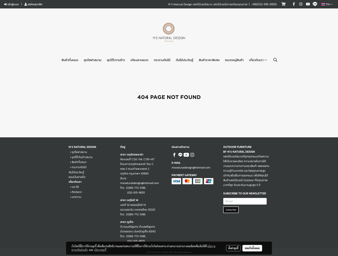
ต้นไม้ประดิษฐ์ (184, 60)
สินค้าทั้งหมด (69, 60)
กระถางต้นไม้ (162, 60)
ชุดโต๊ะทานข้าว (116, 60)
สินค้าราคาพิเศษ (209, 60)
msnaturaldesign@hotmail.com (191, 167)
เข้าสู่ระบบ (13, 4)
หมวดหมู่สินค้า (234, 60)
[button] (275, 60)
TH (327, 4)
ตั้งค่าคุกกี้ (233, 248)
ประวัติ (75, 187)
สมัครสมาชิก (34, 4)
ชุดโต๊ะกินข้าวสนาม (82, 157)
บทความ (76, 197)
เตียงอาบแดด (139, 60)
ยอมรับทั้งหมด (252, 248)
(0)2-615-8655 (132, 192)
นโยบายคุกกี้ (100, 249)
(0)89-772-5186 (135, 188)
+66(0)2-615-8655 (264, 4)
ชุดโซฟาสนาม (92, 60)
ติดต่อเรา (77, 192)
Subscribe (231, 210)
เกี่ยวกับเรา (256, 60)
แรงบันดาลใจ (77, 176)
